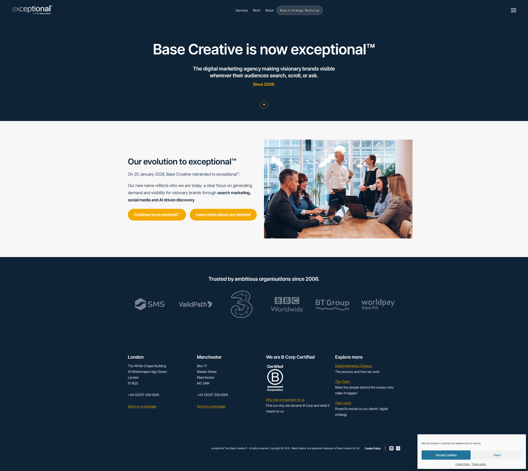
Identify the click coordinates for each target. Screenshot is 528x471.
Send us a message (142, 406)
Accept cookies (446, 455)
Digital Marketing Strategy (353, 366)
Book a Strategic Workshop (299, 10)
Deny (497, 455)
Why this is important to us (285, 400)
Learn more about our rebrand (223, 214)
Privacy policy (479, 464)
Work (256, 10)
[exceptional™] (32, 10)
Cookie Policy (462, 464)
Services (242, 10)
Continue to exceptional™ (157, 214)
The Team (342, 381)
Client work (343, 403)
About (269, 10)
